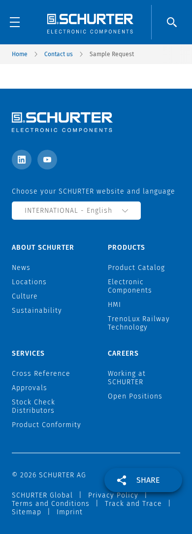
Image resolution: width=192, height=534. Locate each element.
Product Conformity (46, 425)
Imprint (70, 512)
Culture (25, 296)
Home (20, 54)
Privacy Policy (113, 495)
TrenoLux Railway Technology (139, 323)
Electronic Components (130, 286)
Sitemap (26, 512)
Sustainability (37, 310)
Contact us (58, 54)
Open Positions (135, 396)
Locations (29, 282)
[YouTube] (47, 159)
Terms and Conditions (51, 504)
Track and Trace (133, 504)
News (21, 268)
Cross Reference (41, 373)
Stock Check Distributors (33, 406)
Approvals (29, 388)
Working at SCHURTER (127, 377)
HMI (114, 304)
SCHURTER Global (42, 495)
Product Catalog (136, 268)
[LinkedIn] (22, 159)
